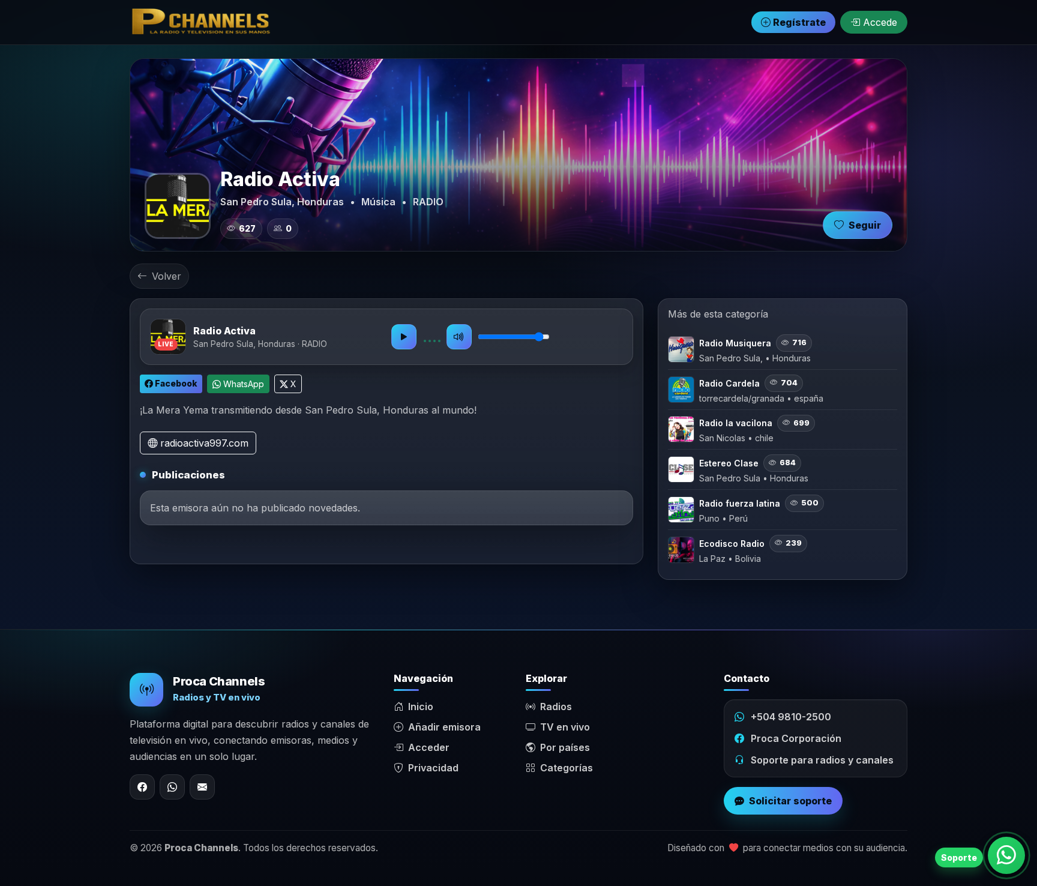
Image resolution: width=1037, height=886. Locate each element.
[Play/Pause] (403, 336)
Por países (565, 747)
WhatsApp (242, 384)
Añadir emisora (444, 727)
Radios (556, 707)
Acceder (428, 747)
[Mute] (459, 336)
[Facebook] (142, 787)
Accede (878, 22)
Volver (166, 276)
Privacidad (433, 768)
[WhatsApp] (172, 787)
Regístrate (798, 22)
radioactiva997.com (202, 443)
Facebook (175, 383)
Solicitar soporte (790, 801)
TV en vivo (565, 727)
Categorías (566, 768)
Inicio (420, 707)
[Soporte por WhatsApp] (1006, 855)
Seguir (865, 225)
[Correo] (202, 787)
